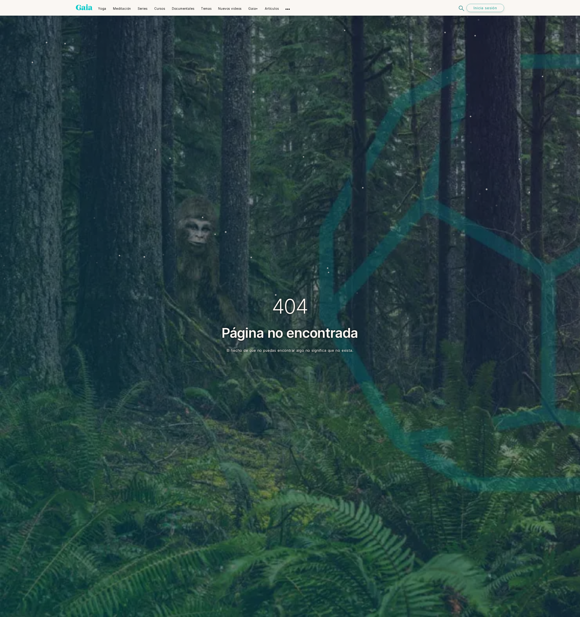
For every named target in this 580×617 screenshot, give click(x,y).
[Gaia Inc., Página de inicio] (84, 7)
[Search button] (461, 8)
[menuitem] (102, 7)
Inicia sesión (485, 8)
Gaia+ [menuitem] (253, 8)
